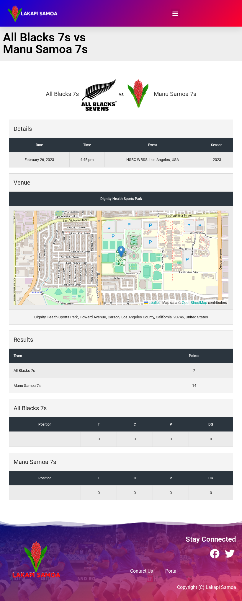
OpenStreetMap (194, 302)
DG (210, 424)
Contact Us (141, 571)
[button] (175, 13)
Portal (171, 571)
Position (45, 424)
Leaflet (154, 302)
